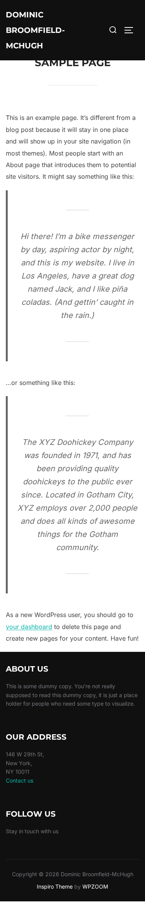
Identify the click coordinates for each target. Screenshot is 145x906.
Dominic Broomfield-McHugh (35, 30)
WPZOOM (95, 886)
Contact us (19, 780)
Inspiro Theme (55, 886)
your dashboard (29, 627)
